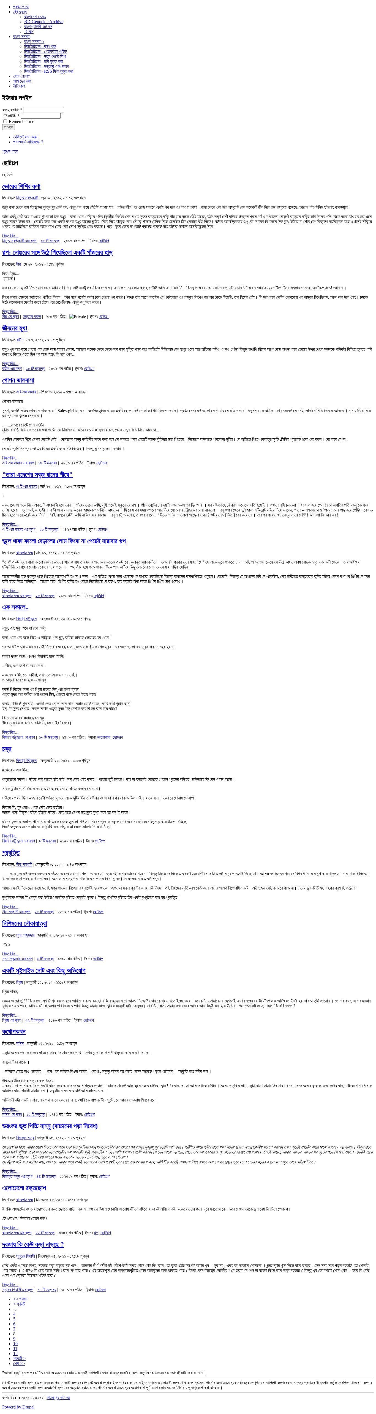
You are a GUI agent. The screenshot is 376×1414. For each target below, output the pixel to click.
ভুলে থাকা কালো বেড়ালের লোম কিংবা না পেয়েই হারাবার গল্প (64, 541)
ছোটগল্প (104, 240)
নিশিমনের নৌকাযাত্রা (24, 923)
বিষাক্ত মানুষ (25, 1137)
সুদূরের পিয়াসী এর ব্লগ (17, 1289)
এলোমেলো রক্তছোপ (24, 1188)
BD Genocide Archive (43, 21)
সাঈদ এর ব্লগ (12, 1114)
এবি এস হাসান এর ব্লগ (18, 463)
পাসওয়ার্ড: (11, 115)
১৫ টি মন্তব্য (50, 240)
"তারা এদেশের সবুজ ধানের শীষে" (37, 474)
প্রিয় (19, 982)
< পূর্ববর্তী (19, 1304)
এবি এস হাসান (26, 392)
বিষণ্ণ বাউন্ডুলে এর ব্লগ (18, 737)
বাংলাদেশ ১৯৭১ (35, 16)
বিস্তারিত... (10, 235)
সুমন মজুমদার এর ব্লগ (17, 958)
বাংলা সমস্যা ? (34, 41)
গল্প (96, 1232)
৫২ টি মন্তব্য (45, 1232)
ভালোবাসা (103, 737)
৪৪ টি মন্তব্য (46, 1176)
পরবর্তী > (19, 1358)
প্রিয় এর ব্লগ (11, 1020)
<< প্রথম (20, 1299)
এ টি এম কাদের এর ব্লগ (19, 529)
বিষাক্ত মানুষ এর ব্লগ (17, 1176)
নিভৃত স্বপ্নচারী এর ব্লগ (19, 240)
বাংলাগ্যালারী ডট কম (38, 26)
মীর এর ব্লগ (10, 316)
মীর (18, 264)
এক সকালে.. (15, 607)
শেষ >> (19, 1363)
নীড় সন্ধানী (24, 864)
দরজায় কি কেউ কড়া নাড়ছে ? (33, 1244)
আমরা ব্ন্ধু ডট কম (58, 1397)
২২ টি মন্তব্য (34, 1020)
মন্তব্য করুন (32, 316)
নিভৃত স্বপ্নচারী (27, 197)
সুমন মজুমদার (25, 935)
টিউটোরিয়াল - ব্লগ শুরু (40, 46)
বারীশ (19, 340)
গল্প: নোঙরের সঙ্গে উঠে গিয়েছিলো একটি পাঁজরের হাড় (57, 252)
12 (15, 1353)
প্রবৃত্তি (11, 852)
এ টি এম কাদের (26, 486)
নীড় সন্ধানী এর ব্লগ (16, 911)
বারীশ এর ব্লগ (12, 368)
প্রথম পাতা (10, 151)
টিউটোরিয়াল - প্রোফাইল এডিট (45, 51)
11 (15, 1348)
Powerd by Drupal (18, 1407)
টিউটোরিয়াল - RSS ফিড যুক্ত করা (48, 71)
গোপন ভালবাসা (18, 380)
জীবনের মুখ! (15, 328)
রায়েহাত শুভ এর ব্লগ (16, 595)
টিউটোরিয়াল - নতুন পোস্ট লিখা (45, 56)
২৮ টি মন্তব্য (44, 911)
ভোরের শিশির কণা (21, 186)
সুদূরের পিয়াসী (25, 1256)
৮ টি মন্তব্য (47, 841)
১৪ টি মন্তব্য (47, 463)
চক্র (7, 748)
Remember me (21, 121)
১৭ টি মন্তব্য (46, 1289)
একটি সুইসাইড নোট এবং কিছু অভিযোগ (44, 970)
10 (15, 1343)
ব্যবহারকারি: (12, 109)
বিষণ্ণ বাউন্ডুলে (26, 618)
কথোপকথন (14, 1031)
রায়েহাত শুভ (24, 552)
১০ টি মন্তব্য (35, 368)
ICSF (29, 31)
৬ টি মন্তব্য (45, 958)
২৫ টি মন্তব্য (45, 595)
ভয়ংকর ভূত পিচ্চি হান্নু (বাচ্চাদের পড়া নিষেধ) (50, 1126)
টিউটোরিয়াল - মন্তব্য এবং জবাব (46, 66)
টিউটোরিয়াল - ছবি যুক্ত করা (43, 61)
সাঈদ (20, 1043)
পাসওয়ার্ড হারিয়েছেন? (28, 142)
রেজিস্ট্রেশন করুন (25, 137)
